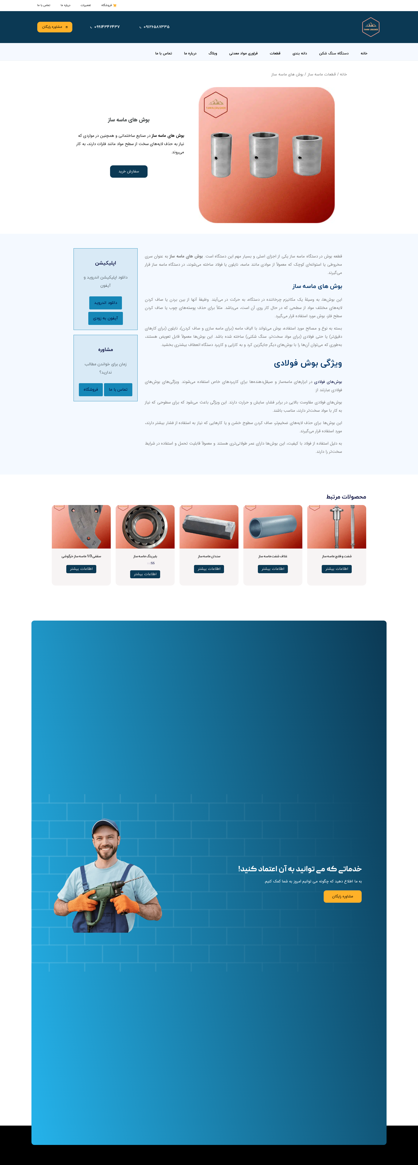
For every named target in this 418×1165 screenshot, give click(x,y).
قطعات (275, 53)
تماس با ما (163, 53)
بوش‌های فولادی (328, 382)
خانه (364, 53)
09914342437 (107, 27)
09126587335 (157, 27)
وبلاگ (213, 53)
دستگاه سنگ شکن (334, 53)
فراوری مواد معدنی (243, 53)
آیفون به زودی (105, 318)
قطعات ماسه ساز (321, 74)
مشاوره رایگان (52, 27)
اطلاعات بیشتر (336, 569)
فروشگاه (91, 390)
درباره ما (190, 53)
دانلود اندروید (105, 303)
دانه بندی (299, 53)
